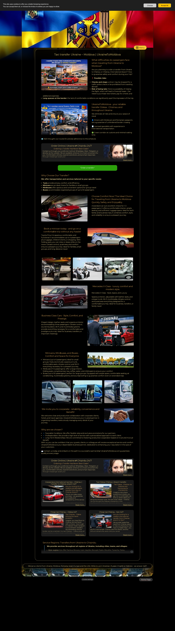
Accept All (164, 5)
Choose (150, 5)
